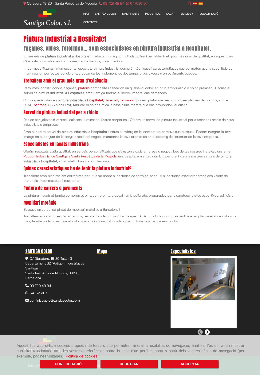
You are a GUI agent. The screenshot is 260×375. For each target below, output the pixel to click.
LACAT (170, 13)
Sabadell (111, 100)
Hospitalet (95, 100)
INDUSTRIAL (152, 13)
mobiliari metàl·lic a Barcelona (95, 209)
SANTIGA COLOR (105, 13)
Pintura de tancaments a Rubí (197, 304)
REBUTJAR (129, 364)
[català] (201, 3)
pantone (40, 105)
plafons (84, 88)
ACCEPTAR (190, 364)
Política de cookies (81, 356)
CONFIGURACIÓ (68, 364)
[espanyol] (195, 3)
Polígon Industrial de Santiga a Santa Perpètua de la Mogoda (69, 156)
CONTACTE (90, 22)
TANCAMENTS (130, 13)
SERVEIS (186, 13)
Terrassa (126, 100)
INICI (86, 13)
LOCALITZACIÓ (209, 13)
